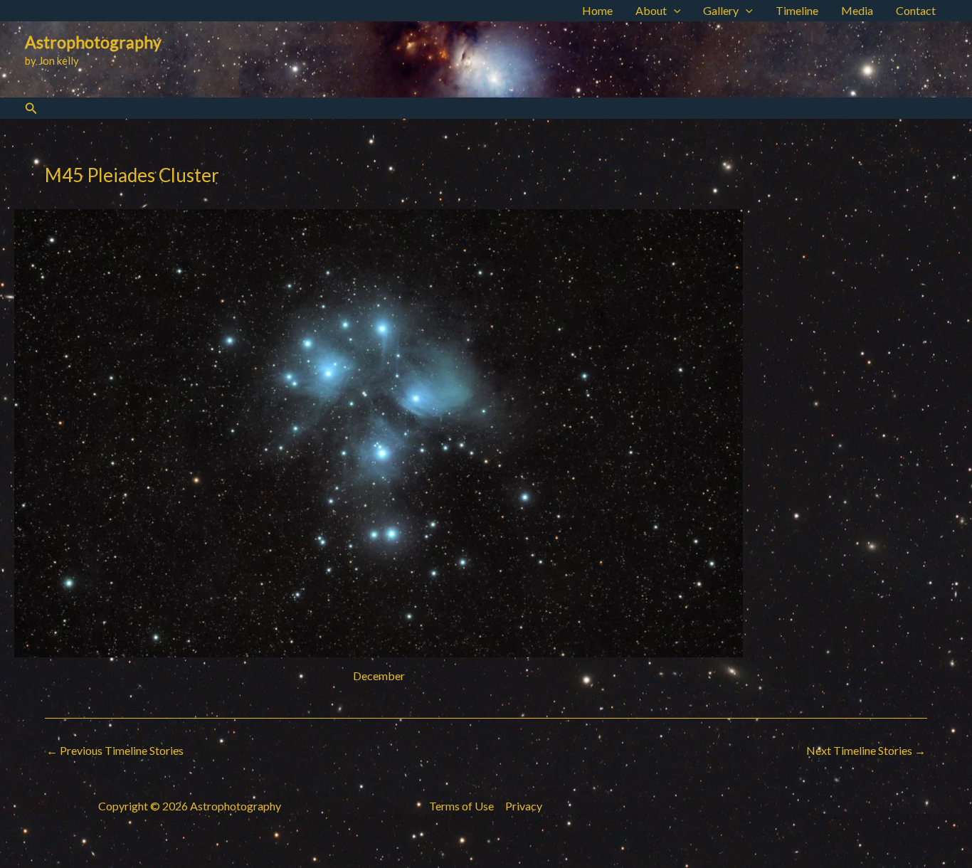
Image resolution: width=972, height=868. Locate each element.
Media (857, 10)
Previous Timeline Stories (115, 750)
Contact (916, 10)
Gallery (721, 10)
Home (597, 10)
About (651, 10)
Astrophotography (93, 42)
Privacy (523, 806)
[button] (674, 10)
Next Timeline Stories (866, 750)
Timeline (797, 10)
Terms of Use (461, 806)
